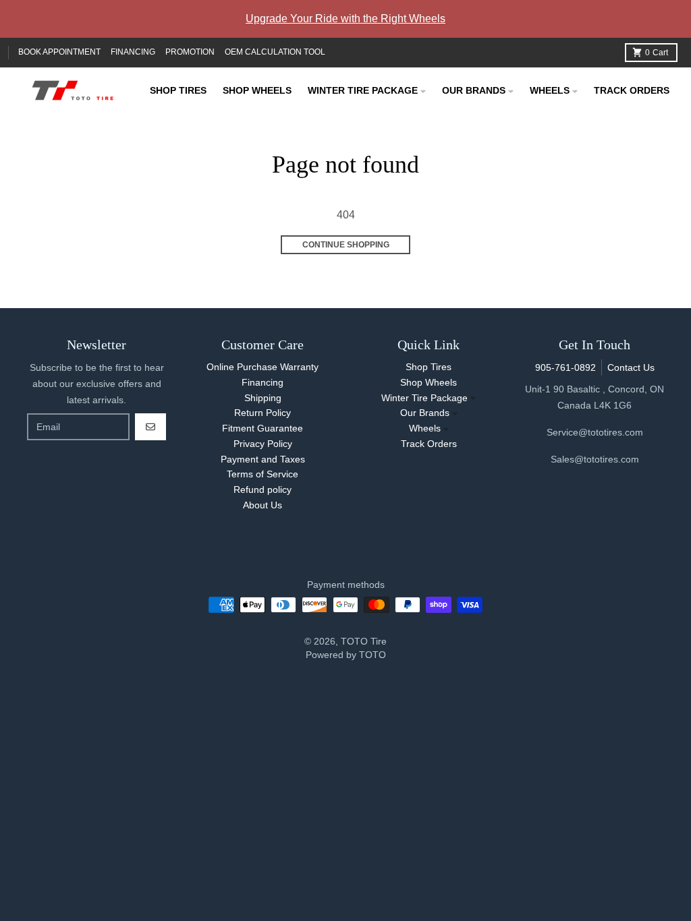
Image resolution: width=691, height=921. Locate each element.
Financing (133, 52)
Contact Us (631, 367)
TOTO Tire (364, 641)
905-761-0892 (565, 367)
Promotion (190, 52)
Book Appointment (59, 52)
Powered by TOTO (346, 654)
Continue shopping (345, 244)
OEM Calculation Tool (275, 52)
